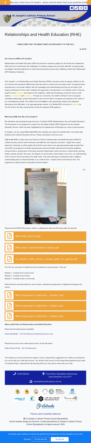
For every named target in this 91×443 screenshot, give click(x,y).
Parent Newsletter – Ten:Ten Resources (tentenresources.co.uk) (29, 334)
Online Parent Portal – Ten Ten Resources (20, 348)
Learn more (78, 434)
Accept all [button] (60, 439)
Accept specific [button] (40, 439)
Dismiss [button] (27, 439)
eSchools (35, 421)
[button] (8, 196)
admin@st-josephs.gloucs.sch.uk (47, 381)
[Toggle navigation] (85, 8)
